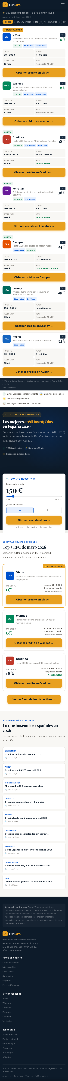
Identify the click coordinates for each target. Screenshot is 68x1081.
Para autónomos (11, 985)
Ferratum (7, 1012)
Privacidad (18, 1076)
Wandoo (7, 1003)
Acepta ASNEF (50, 22)
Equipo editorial (10, 1039)
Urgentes (7, 980)
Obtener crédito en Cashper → (34, 277)
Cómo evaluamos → (11, 388)
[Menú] (62, 5)
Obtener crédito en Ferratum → (34, 226)
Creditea (7, 1007)
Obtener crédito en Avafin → (33, 371)
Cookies (29, 1076)
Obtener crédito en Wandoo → (33, 121)
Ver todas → (9, 1021)
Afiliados (7, 1057)
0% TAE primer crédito (27, 22)
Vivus (5, 998)
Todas (8, 22)
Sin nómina (8, 976)
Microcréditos (9, 967)
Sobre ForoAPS (10, 1034)
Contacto (7, 1048)
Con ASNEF (8, 971)
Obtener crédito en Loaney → (34, 325)
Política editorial (42, 1076)
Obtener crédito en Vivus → (34, 72)
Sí (48, 510)
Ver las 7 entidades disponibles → (34, 699)
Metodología (9, 1043)
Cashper (7, 1016)
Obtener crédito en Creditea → (34, 172)
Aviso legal (8, 1052)
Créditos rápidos (11, 962)
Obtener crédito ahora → (34, 520)
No (20, 510)
